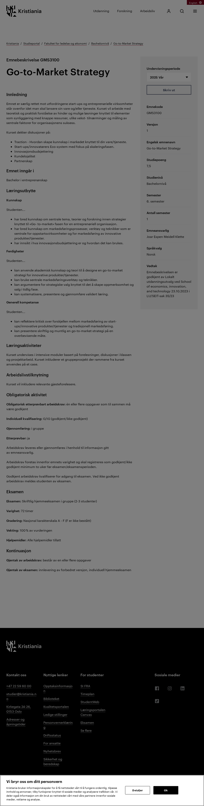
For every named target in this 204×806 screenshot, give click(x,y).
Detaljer (137, 790)
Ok (166, 790)
